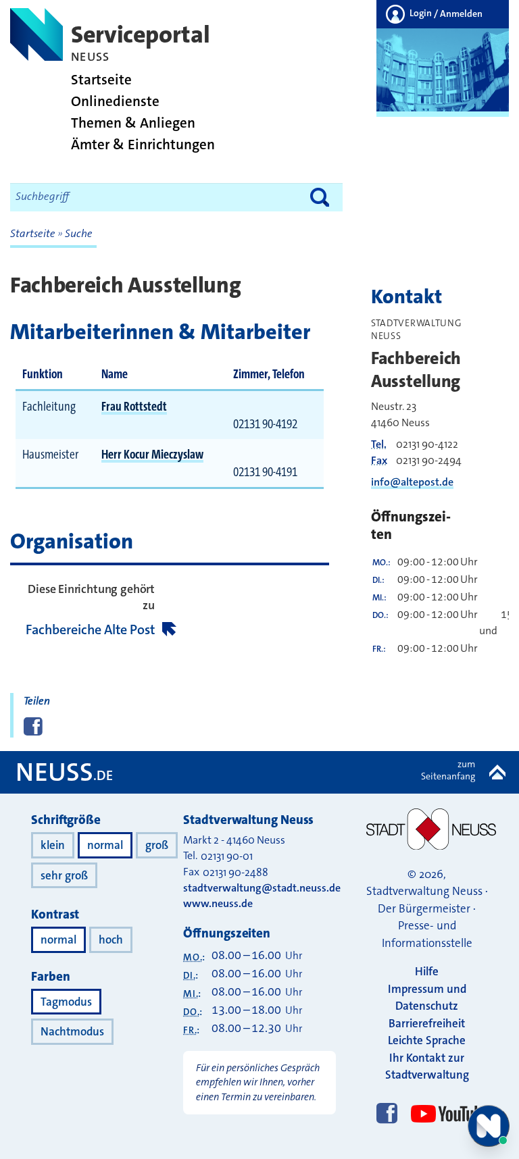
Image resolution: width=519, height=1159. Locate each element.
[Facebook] (387, 1114)
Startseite (33, 233)
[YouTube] (447, 1101)
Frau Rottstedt (134, 406)
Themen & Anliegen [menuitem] (133, 123)
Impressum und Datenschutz (427, 997)
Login (445, 13)
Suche (79, 233)
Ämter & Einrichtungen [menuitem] (143, 145)
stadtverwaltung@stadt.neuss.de (262, 888)
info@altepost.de (412, 482)
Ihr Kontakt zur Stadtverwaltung (427, 1066)
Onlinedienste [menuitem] (115, 102)
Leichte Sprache (427, 1040)
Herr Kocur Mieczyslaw (152, 454)
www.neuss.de (218, 903)
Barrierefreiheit (427, 1023)
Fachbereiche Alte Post (90, 629)
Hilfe (427, 971)
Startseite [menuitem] (101, 80)
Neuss (64, 772)
